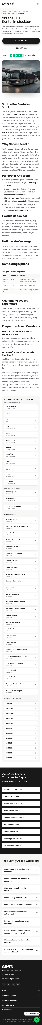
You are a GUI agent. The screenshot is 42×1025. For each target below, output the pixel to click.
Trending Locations (9, 1020)
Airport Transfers (11, 198)
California (26, 11)
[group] (21, 282)
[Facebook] (4, 1004)
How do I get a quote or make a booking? (16, 942)
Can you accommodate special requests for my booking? (17, 951)
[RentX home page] (8, 3)
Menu (4, 1011)
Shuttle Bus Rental (14, 11)
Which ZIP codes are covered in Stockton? (16, 899)
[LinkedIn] (18, 1004)
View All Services (8, 782)
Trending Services (9, 1015)
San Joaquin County (8, 14)
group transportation (21, 210)
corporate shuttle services (15, 195)
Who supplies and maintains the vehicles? (17, 961)
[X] (8, 1004)
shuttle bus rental (10, 132)
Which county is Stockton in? (15, 917)
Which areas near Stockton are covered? (16, 890)
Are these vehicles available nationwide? (15, 932)
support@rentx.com (12, 999)
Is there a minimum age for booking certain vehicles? (18, 970)
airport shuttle (24, 201)
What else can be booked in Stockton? (15, 909)
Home (4, 11)
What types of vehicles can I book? (18, 924)
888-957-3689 (22, 48)
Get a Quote (21, 41)
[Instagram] (13, 1004)
